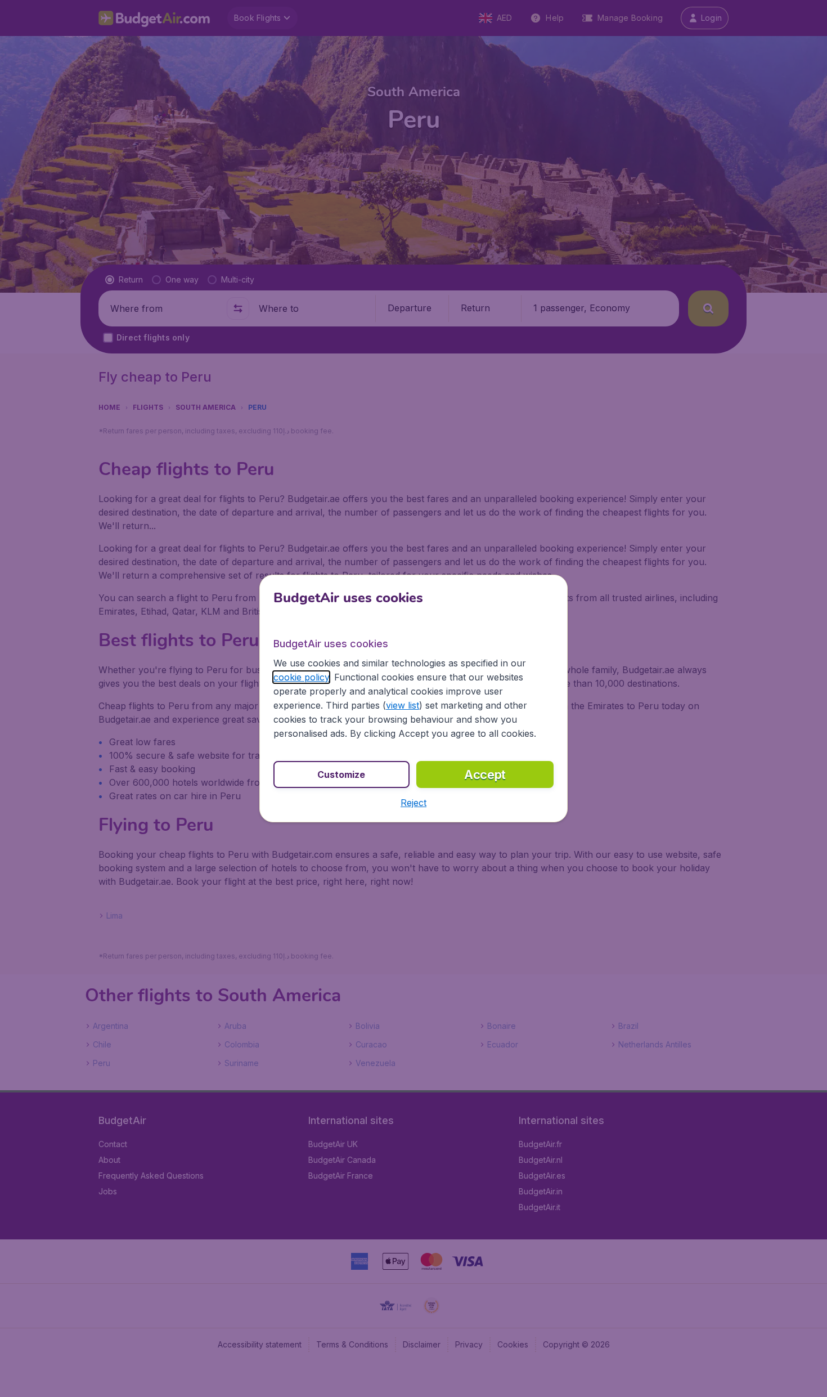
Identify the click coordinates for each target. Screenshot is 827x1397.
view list (402, 705)
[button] (413, 802)
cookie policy (301, 677)
